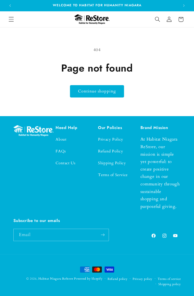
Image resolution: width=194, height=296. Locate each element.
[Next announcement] (183, 5)
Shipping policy (169, 284)
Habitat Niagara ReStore (55, 279)
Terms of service (169, 279)
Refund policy (118, 279)
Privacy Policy (110, 139)
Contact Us (65, 163)
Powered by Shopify (88, 279)
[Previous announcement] (10, 5)
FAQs (61, 151)
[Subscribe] (102, 235)
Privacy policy (142, 279)
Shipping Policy (112, 163)
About (61, 139)
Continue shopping (97, 91)
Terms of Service (113, 174)
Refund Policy (110, 151)
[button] (11, 19)
